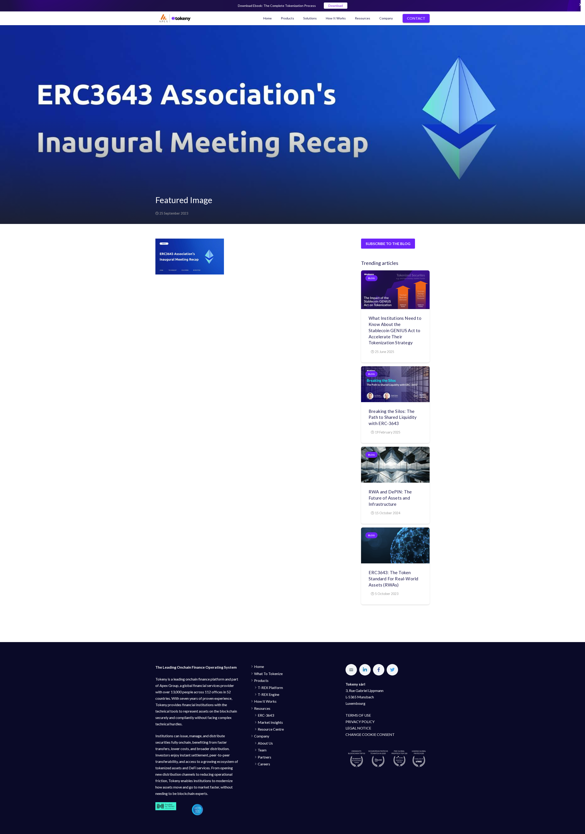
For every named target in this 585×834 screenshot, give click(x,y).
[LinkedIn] (365, 669)
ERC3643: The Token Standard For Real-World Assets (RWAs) (393, 578)
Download (335, 6)
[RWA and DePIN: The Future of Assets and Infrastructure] (395, 465)
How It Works (265, 701)
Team (262, 750)
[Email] (351, 669)
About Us (265, 743)
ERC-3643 (266, 715)
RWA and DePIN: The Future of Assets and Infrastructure (390, 498)
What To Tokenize (268, 673)
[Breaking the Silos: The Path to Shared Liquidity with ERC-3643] (395, 384)
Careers (264, 764)
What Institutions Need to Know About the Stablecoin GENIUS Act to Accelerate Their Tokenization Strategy (395, 330)
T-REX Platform (270, 687)
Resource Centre (271, 729)
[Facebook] (378, 669)
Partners (264, 757)
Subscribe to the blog (388, 243)
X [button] (580, 4)
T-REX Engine (268, 694)
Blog (371, 278)
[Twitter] (392, 669)
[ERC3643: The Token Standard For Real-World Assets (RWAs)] (395, 545)
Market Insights (270, 722)
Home (259, 666)
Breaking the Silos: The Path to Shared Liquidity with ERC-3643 (393, 417)
